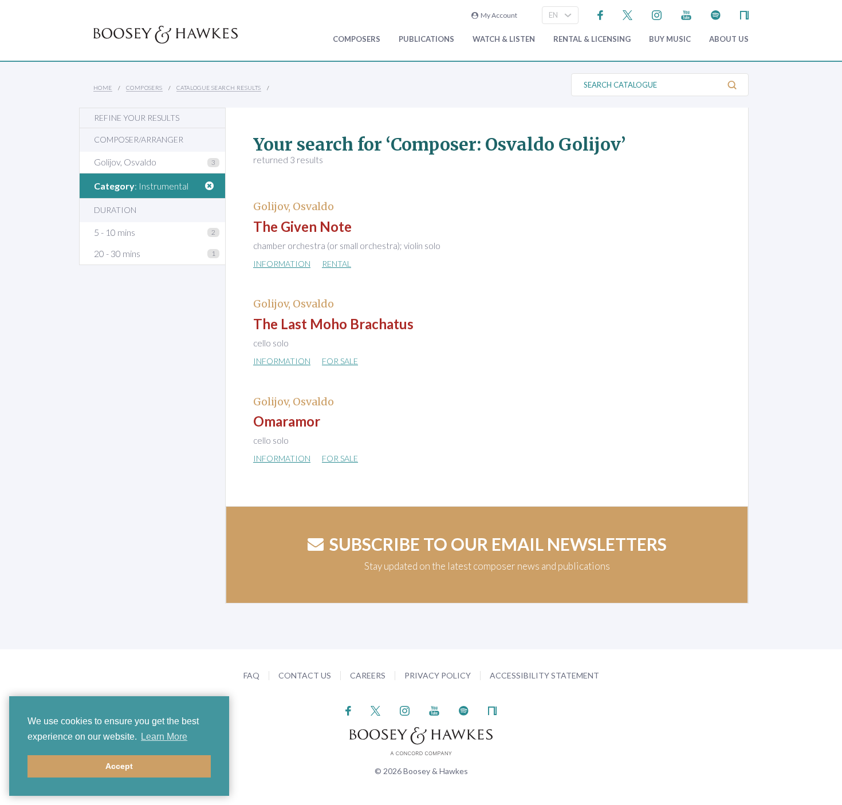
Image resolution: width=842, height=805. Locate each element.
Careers (367, 675)
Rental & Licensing (592, 39)
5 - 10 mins (114, 232)
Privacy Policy (437, 675)
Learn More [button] (164, 736)
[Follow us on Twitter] (627, 14)
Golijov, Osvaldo (125, 161)
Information (281, 264)
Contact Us (304, 675)
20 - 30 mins (117, 253)
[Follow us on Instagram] (657, 14)
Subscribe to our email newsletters (498, 544)
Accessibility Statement (544, 675)
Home (102, 87)
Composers (356, 39)
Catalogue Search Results (218, 87)
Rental (336, 264)
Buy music (670, 39)
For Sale (340, 361)
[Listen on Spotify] (716, 14)
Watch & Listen (504, 39)
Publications (426, 39)
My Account (497, 15)
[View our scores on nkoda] (744, 14)
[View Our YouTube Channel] (686, 14)
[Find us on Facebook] (600, 14)
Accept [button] (119, 766)
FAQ (251, 675)
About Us (729, 39)
